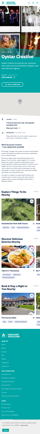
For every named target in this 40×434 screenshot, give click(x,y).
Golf (13, 227)
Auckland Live (6, 374)
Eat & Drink (7, 275)
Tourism (4, 392)
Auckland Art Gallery (8, 378)
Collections (5, 363)
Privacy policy (6, 404)
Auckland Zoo (6, 385)
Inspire (3, 359)
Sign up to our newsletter (9, 415)
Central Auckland (23, 227)
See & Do (10, 52)
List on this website (7, 411)
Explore (3, 52)
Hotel (10, 322)
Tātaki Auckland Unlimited (10, 396)
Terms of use (5, 408)
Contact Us (5, 366)
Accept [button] (5, 430)
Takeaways (16, 275)
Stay (4, 322)
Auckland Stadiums (7, 382)
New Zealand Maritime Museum (11, 389)
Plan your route (12, 128)
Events (3, 348)
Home (3, 344)
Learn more (24, 425)
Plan (2, 355)
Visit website (6, 77)
